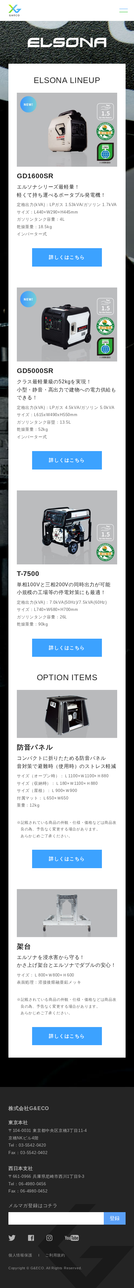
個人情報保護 (20, 1255)
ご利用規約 (55, 1255)
